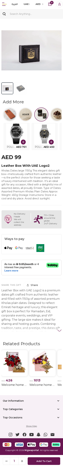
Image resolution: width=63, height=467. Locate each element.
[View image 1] (7, 88)
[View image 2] (21, 88)
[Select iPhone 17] (10, 114)
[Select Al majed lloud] (26, 114)
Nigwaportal (31, 450)
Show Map (31, 426)
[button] (17, 136)
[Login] (59, 4)
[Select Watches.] (41, 114)
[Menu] (4, 4)
